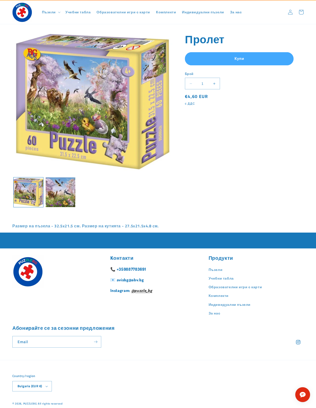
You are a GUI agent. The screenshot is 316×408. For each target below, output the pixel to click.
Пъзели (216, 269)
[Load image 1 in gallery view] (28, 192)
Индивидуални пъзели (230, 304)
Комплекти (219, 295)
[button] (51, 12)
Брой (189, 74)
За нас (214, 313)
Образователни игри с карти (235, 286)
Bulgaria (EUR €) (30, 386)
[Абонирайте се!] (95, 342)
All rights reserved (50, 404)
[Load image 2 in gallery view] (60, 192)
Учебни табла (221, 278)
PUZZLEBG (30, 404)
